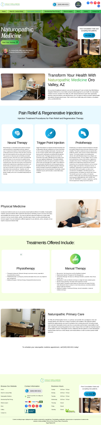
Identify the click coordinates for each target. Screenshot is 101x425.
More (78, 11)
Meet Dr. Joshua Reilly (16, 11)
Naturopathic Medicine (33, 11)
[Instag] (91, 2)
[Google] (98, 6)
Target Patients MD (50, 423)
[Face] (88, 2)
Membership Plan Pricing (52, 11)
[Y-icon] (98, 2)
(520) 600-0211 (57, 99)
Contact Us (95, 11)
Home (4, 11)
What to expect (68, 11)
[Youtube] (95, 2)
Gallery (86, 11)
